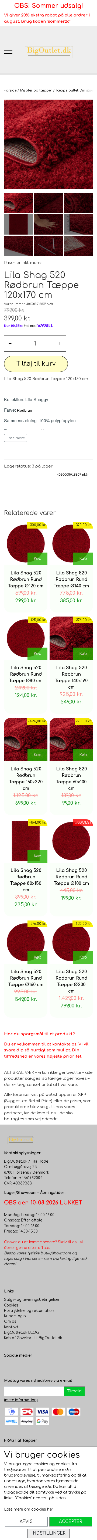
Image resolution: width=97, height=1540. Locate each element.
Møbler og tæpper (36, 90)
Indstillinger (48, 1533)
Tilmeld (74, 1391)
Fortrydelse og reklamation (29, 1311)
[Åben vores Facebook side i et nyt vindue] (8, 1367)
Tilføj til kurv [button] (36, 363)
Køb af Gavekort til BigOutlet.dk (33, 1338)
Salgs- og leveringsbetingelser (32, 1300)
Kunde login (15, 1316)
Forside (10, 90)
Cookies (11, 1305)
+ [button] (60, 343)
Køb (37, 558)
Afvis (26, 1521)
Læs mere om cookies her (28, 1509)
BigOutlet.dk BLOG (21, 1333)
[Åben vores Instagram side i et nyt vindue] (19, 1367)
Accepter (70, 1521)
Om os (10, 1321)
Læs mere (15, 438)
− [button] (10, 343)
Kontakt (11, 1327)
